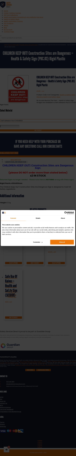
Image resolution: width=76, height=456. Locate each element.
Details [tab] (38, 218)
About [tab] (63, 218)
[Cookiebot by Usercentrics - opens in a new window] (66, 212)
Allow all (62, 242)
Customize (36, 242)
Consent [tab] (13, 218)
